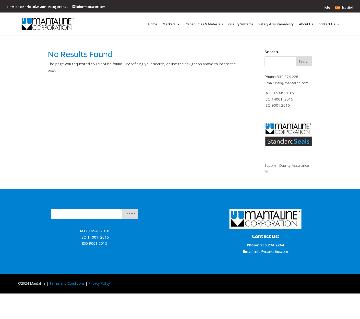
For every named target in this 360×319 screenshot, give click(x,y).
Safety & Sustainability (276, 24)
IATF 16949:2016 (279, 92)
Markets (169, 24)
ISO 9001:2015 (277, 105)
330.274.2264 (288, 76)
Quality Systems (240, 24)
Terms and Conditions (66, 283)
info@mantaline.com (292, 82)
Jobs (327, 8)
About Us (306, 24)
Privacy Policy (99, 283)
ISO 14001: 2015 (278, 99)
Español (347, 7)
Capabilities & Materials (204, 24)
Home (152, 24)
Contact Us (326, 24)
